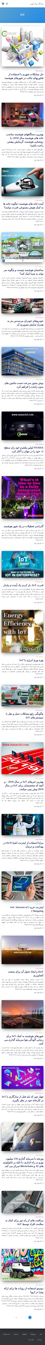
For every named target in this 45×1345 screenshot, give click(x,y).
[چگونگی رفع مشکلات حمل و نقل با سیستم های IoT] (22, 695)
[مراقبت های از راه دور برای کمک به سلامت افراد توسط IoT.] (22, 1202)
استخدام (16, 1334)
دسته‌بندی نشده (39, 70)
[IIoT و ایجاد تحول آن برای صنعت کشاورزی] (22, 950)
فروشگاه (33, 1334)
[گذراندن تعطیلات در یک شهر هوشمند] (22, 497)
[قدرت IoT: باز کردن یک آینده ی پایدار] (22, 564)
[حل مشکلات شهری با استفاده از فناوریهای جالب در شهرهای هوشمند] (22, 46)
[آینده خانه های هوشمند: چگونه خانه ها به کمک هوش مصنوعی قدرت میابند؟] (22, 182)
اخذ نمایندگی (6, 1334)
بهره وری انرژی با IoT (31, 660)
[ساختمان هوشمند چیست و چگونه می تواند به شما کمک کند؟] (22, 247)
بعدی (17, 1317)
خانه (41, 1334)
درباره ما (39, 1339)
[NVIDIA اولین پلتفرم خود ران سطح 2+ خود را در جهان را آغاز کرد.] (22, 426)
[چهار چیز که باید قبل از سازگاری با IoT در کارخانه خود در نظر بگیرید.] (22, 1077)
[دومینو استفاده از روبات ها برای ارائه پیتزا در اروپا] (22, 1265)
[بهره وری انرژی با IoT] (22, 631)
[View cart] (3, 4)
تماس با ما (31, 1339)
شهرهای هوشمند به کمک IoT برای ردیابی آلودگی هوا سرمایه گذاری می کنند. (23, 1040)
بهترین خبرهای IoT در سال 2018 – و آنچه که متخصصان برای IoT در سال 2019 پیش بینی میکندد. (23, 785)
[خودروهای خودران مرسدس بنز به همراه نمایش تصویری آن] (22, 305)
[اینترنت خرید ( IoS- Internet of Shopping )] (22, 885)
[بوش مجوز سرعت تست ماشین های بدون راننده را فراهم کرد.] (22, 361)
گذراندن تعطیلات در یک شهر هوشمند (23, 526)
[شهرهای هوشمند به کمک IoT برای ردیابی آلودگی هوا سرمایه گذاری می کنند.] (22, 1014)
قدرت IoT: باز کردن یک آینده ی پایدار (23, 585)
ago (38, 95)
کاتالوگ (24, 1334)
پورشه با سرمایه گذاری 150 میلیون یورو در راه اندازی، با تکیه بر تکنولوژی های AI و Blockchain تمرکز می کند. (23, 1162)
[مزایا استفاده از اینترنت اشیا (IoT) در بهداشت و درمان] (22, 824)
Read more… (23, 92)
